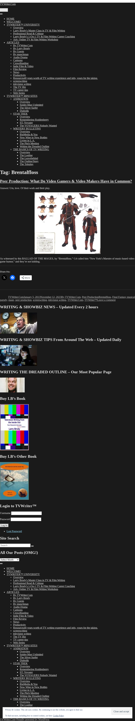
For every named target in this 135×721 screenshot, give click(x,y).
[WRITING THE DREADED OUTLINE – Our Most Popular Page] (12, 391)
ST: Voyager (26, 122)
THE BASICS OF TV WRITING (31, 149)
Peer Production (90, 297)
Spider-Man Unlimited (31, 104)
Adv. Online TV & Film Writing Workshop (35, 39)
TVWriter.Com (8, 4)
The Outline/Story (29, 161)
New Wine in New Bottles (33, 137)
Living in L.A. (27, 140)
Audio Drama (20, 57)
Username (5, 513)
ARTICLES (13, 42)
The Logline (26, 155)
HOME (10, 18)
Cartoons (18, 60)
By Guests (18, 51)
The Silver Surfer (29, 107)
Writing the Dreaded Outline (34, 146)
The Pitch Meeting (29, 143)
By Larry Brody (21, 48)
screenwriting (20, 81)
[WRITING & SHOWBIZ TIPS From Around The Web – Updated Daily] (18, 365)
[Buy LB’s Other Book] (14, 498)
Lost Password (14, 531)
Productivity (19, 75)
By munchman (20, 54)
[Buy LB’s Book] (14, 449)
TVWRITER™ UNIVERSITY (23, 24)
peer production (23, 300)
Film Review (20, 69)
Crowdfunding (20, 63)
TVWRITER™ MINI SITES (22, 96)
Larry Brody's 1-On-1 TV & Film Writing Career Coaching (44, 36)
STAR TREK (20, 113)
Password (5, 519)
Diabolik (24, 110)
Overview (18, 27)
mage (11, 300)
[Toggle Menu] (1, 14)
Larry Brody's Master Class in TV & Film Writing (39, 30)
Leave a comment (106, 300)
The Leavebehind (29, 158)
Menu (4, 10)
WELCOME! (14, 21)
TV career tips (20, 90)
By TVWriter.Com (23, 45)
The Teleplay (26, 164)
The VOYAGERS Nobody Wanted (38, 125)
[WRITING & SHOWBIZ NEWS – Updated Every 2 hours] (18, 332)
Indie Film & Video (23, 66)
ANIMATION (20, 98)
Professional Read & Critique (28, 33)
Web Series (19, 93)
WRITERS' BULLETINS (27, 128)
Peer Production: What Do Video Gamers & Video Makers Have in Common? (66, 181)
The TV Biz (19, 87)
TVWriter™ (90, 300)
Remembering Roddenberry (34, 119)
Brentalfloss (105, 297)
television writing (22, 84)
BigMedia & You (29, 134)
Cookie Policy (58, 716)
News (16, 72)
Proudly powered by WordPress (32, 719)
